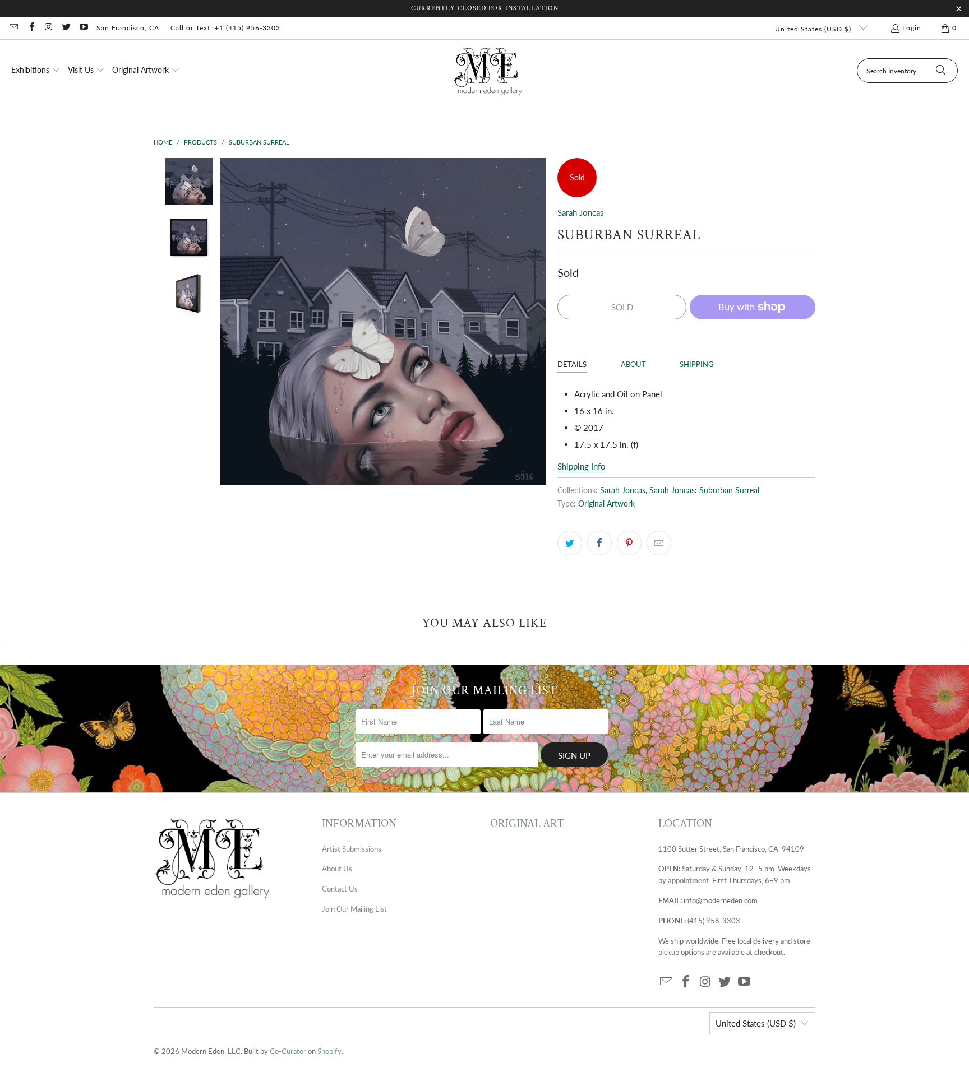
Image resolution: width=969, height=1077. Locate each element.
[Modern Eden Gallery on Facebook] (30, 28)
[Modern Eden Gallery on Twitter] (66, 28)
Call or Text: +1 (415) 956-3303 (225, 28)
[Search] (941, 70)
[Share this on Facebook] (599, 543)
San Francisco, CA (127, 28)
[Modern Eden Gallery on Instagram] (48, 28)
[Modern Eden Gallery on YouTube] (83, 28)
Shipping (697, 364)
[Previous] (229, 321)
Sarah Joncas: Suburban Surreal (704, 490)
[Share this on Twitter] (569, 543)
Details (572, 364)
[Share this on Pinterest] (629, 543)
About (633, 364)
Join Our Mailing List (354, 908)
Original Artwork (606, 503)
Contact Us (340, 888)
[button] (36, 71)
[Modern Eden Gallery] (488, 70)
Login (911, 28)
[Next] (538, 321)
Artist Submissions (351, 848)
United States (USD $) (814, 29)
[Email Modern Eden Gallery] (13, 28)
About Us (337, 868)
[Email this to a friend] (659, 543)
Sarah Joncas (580, 212)
